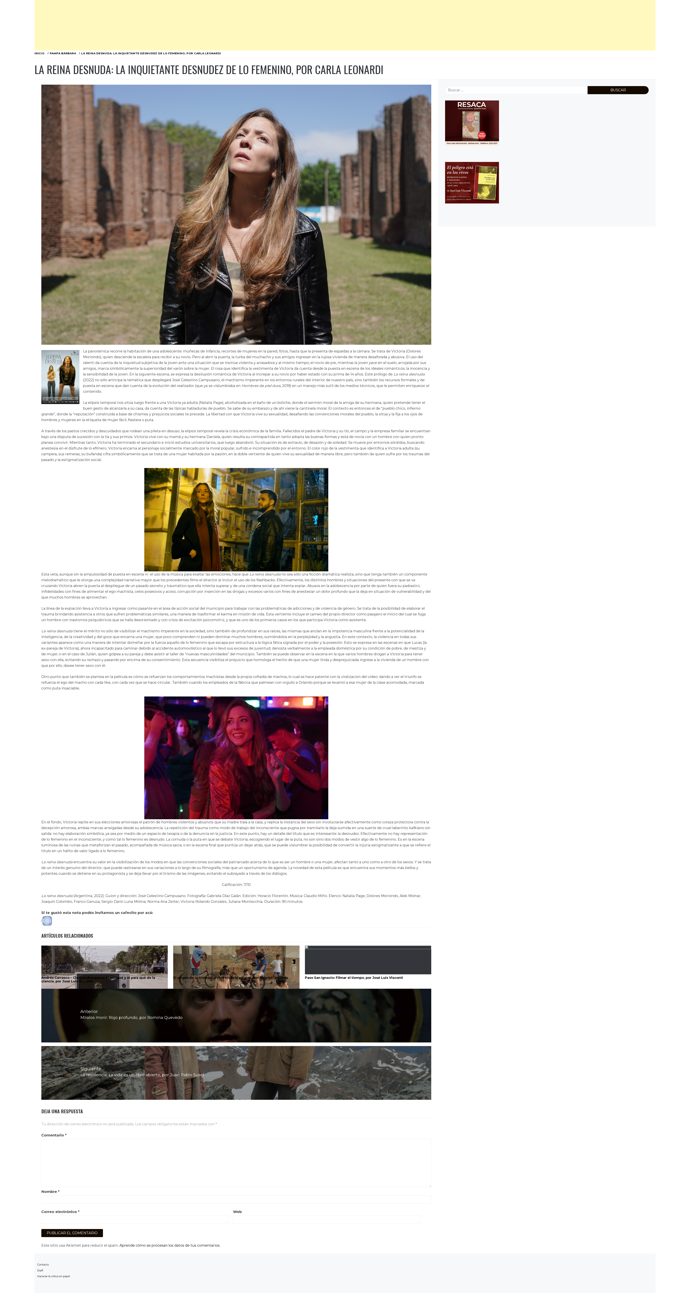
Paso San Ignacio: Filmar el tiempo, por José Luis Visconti (354, 978)
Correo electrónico (60, 1212)
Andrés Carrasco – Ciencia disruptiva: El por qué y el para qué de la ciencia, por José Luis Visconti (98, 979)
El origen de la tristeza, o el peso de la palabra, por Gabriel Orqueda (230, 978)
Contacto (43, 1264)
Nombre (50, 1191)
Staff (40, 1270)
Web (237, 1212)
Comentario (53, 1135)
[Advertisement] (142, 25)
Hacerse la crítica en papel (53, 1276)
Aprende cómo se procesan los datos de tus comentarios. (169, 1245)
